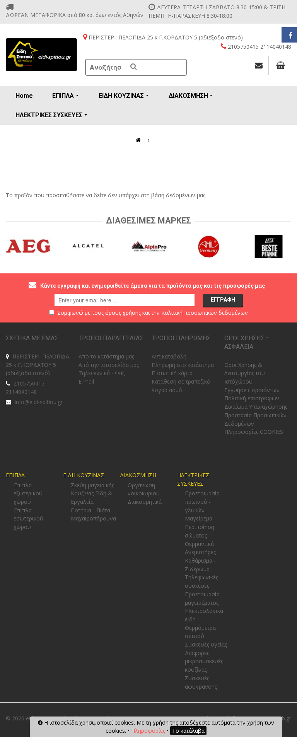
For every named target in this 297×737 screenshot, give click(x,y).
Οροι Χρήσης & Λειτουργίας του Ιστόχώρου (244, 373)
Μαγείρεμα (198, 518)
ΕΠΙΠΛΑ (15, 475)
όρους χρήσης (123, 312)
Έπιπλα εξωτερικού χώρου (28, 493)
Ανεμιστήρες (200, 552)
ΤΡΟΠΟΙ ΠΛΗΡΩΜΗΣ (181, 338)
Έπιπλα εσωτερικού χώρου (28, 519)
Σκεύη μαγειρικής (92, 485)
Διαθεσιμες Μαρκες (148, 220)
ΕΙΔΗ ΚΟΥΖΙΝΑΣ (83, 475)
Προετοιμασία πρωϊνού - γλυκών (202, 502)
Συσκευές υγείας (206, 644)
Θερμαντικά (199, 544)
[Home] (139, 140)
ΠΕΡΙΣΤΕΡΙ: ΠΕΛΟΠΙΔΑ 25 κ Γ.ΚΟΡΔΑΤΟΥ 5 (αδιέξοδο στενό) (37, 365)
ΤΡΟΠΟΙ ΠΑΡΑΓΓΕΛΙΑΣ (111, 338)
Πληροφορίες (148, 730)
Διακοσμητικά (145, 501)
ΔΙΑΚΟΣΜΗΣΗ (138, 475)
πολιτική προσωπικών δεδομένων (204, 312)
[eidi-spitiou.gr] (41, 54)
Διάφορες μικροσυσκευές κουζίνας (204, 661)
